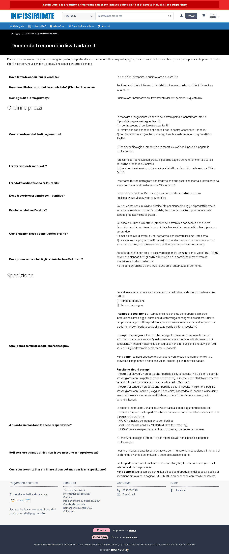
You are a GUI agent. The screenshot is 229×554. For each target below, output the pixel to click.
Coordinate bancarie (74, 504)
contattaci (163, 236)
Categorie (18, 26)
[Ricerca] (169, 12)
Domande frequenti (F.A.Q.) (78, 508)
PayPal (199, 134)
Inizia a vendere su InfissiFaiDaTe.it (81, 500)
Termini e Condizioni (74, 490)
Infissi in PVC (39, 26)
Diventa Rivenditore (83, 26)
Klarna (132, 530)
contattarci (75, 63)
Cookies (67, 497)
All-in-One (58, 26)
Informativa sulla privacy (76, 493)
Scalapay (132, 537)
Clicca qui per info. (175, 4)
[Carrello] (204, 16)
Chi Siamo (68, 511)
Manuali (106, 26)
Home (17, 34)
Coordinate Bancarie (193, 129)
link (176, 77)
